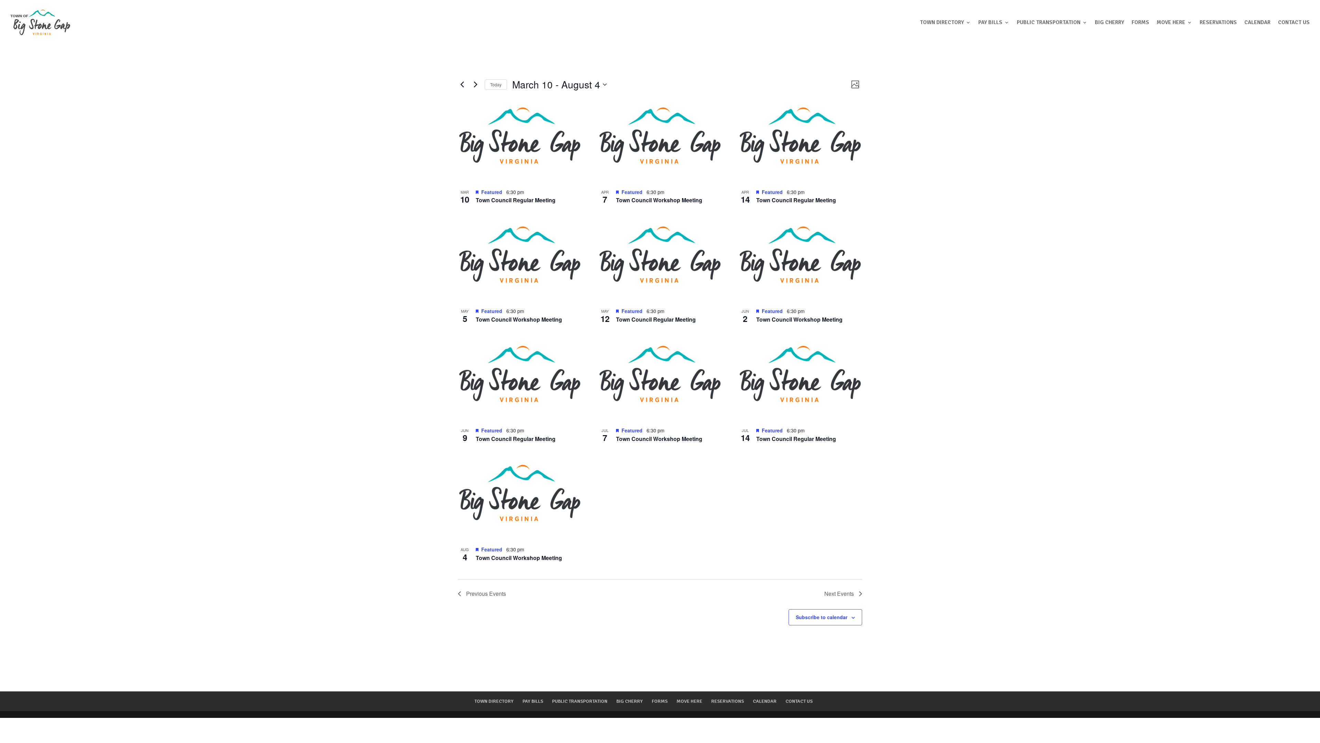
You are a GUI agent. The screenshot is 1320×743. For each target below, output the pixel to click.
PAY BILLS (990, 22)
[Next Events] (475, 84)
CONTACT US (1294, 22)
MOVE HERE (1171, 22)
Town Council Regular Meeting (516, 200)
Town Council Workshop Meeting (659, 200)
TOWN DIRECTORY (942, 22)
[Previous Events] (462, 84)
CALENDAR (1257, 22)
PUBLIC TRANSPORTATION (1048, 22)
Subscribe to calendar (821, 617)
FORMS (1140, 22)
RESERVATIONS (1218, 22)
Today (496, 84)
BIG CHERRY (1109, 22)
